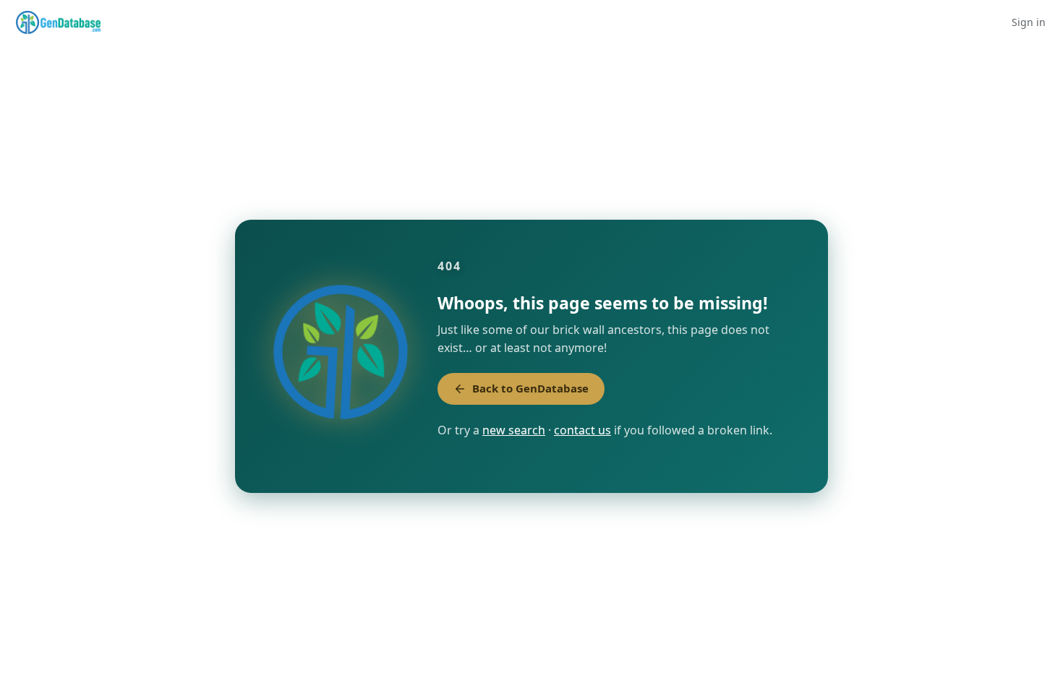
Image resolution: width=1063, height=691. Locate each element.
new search (513, 430)
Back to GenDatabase (530, 388)
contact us (582, 430)
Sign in (1029, 22)
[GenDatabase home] (58, 22)
